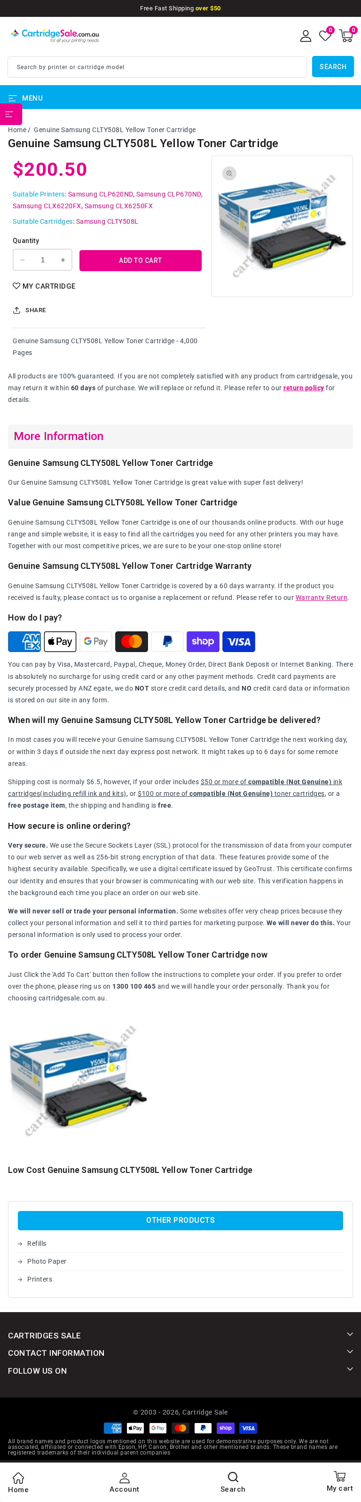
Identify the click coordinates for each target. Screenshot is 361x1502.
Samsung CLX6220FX (47, 206)
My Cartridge (49, 286)
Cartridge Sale (205, 1412)
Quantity (26, 240)
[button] (346, 36)
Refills (37, 1243)
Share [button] (35, 310)
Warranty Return (322, 597)
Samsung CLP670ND (168, 194)
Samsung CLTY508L (107, 221)
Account (125, 1489)
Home (17, 130)
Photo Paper (47, 1261)
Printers (39, 1279)
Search (333, 67)
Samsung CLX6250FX (119, 206)
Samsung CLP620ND (100, 194)
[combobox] (157, 67)
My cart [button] (340, 1488)
